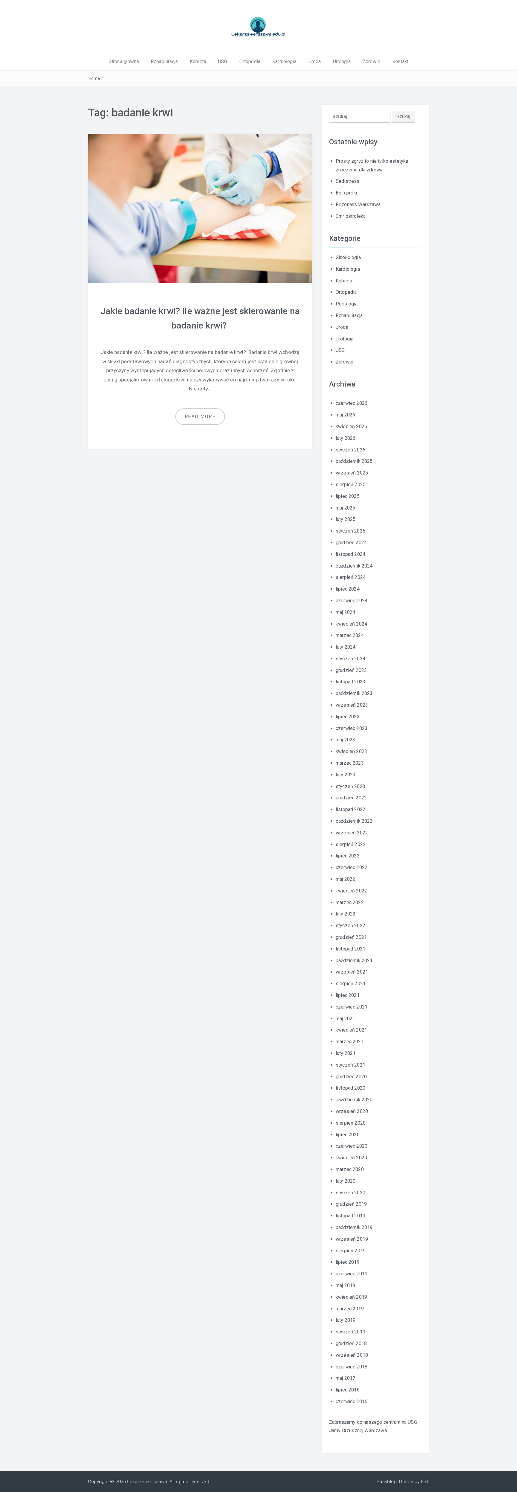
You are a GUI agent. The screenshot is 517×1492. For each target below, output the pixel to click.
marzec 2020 (350, 1169)
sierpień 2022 (351, 844)
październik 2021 (354, 960)
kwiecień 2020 (351, 1158)
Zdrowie (371, 61)
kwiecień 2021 (351, 1030)
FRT (425, 1481)
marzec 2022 (350, 902)
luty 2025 (345, 519)
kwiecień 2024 (351, 624)
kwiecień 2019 (351, 1297)
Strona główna (124, 61)
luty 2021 (345, 1053)
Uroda (314, 61)
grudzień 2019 (351, 1204)
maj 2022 (345, 879)
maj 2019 (345, 1285)
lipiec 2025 (348, 496)
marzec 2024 (350, 635)
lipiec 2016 (348, 1390)
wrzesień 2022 (352, 833)
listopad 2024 (350, 554)
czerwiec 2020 (351, 1146)
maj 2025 (345, 508)
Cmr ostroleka (351, 216)
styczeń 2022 (350, 925)
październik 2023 (354, 693)
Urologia (342, 61)
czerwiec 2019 (351, 1274)
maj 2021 (345, 1018)
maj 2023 (345, 740)
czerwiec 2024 (351, 600)
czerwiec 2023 (351, 728)
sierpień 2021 (351, 983)
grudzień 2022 (351, 798)
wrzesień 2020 (352, 1111)
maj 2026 (345, 415)
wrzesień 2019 (352, 1239)
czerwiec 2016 (351, 1401)
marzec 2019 (350, 1309)
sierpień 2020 (351, 1123)
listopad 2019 (350, 1216)
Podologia (347, 304)
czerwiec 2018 (351, 1367)
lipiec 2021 (348, 995)
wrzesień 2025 (352, 473)
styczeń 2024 (350, 658)
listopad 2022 (350, 809)
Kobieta (198, 61)
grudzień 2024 (351, 542)
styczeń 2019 (350, 1332)
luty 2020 (345, 1181)
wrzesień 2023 (352, 705)
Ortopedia (249, 61)
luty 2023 (345, 775)
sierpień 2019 (351, 1251)
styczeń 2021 (350, 1065)
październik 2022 (354, 821)
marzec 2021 (350, 1041)
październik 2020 (354, 1099)
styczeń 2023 (350, 786)
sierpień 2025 (351, 484)
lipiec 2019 (348, 1262)
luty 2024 (345, 647)
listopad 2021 (350, 949)
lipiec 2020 (348, 1134)
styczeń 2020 (350, 1193)
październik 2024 (354, 566)
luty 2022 (345, 914)
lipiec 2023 (348, 717)
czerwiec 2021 (351, 1007)
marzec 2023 (350, 763)
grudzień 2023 (351, 670)
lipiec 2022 (348, 856)
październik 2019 (354, 1227)
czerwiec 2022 (351, 867)
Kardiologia (284, 61)
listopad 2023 (350, 682)
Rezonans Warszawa (358, 204)
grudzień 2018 (351, 1343)
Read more (200, 416)
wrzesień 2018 (352, 1355)
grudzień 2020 (351, 1076)
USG (222, 61)
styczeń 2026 (350, 450)
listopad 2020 (350, 1088)
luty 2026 (345, 438)
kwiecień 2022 (351, 891)
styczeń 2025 (350, 531)
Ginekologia (348, 257)
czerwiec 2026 (351, 403)
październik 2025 (354, 461)
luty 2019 (345, 1320)
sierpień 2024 (351, 577)
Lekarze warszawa (147, 1481)
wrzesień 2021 (352, 972)
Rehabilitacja (164, 61)
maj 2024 (345, 612)
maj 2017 (345, 1378)
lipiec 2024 (348, 589)
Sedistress (348, 181)
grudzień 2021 (351, 937)
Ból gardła (346, 193)
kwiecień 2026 (351, 426)
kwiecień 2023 (351, 751)
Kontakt (400, 61)
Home (94, 78)
